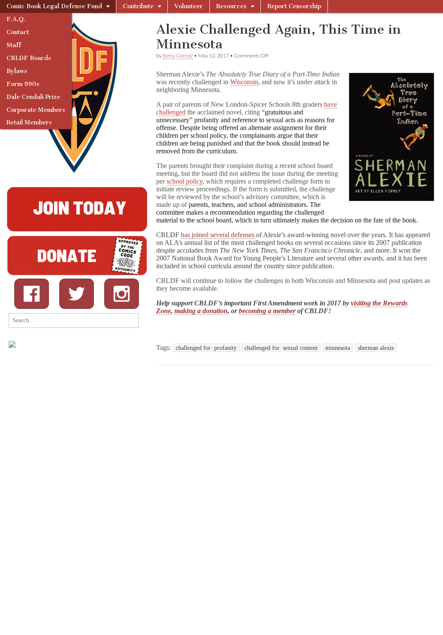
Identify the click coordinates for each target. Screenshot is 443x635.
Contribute (138, 6)
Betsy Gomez (178, 55)
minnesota (337, 347)
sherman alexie (376, 347)
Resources (231, 6)
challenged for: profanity (206, 347)
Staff (13, 45)
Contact (17, 32)
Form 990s (22, 84)
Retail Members (29, 122)
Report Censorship (294, 6)
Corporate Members (35, 110)
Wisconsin (244, 82)
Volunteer (188, 6)
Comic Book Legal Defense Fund (54, 6)
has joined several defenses (217, 234)
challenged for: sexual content (281, 347)
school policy (184, 181)
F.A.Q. (15, 19)
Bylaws (16, 71)
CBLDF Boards (28, 58)
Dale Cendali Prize (33, 97)
